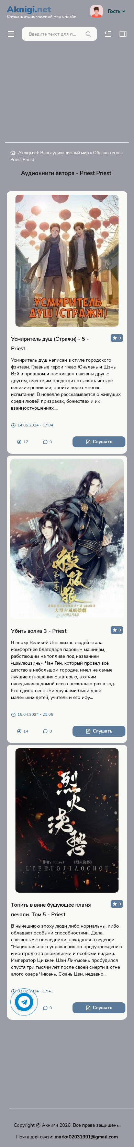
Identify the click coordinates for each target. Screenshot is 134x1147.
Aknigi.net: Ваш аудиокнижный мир (53, 153)
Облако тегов (107, 153)
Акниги (50, 1125)
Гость (114, 11)
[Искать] (88, 34)
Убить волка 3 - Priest (39, 631)
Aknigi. (41, 11)
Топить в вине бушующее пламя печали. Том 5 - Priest (51, 909)
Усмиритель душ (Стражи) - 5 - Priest (50, 343)
